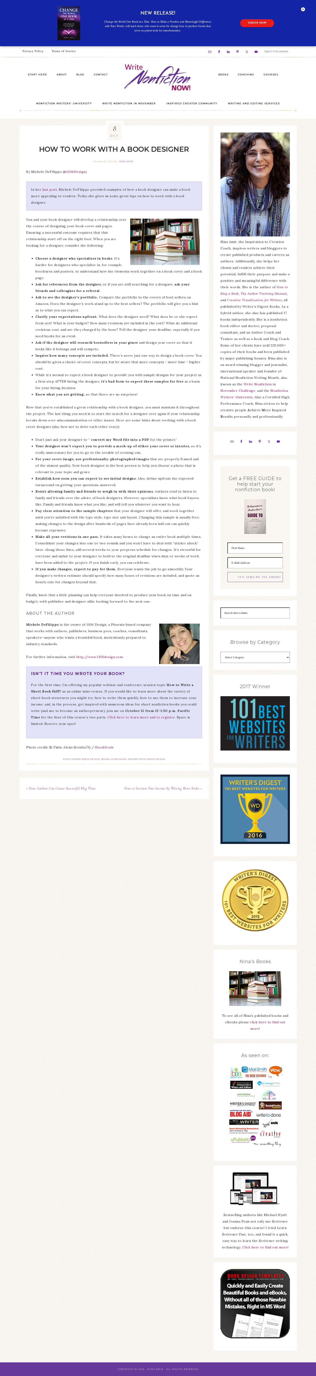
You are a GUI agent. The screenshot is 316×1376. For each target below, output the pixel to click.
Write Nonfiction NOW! (158, 77)
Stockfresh (104, 747)
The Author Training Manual (264, 293)
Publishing (119, 759)
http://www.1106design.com (99, 657)
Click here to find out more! (265, 1247)
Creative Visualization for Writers (254, 300)
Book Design (91, 759)
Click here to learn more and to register (141, 717)
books (105, 759)
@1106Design (75, 172)
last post (49, 189)
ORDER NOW (257, 23)
